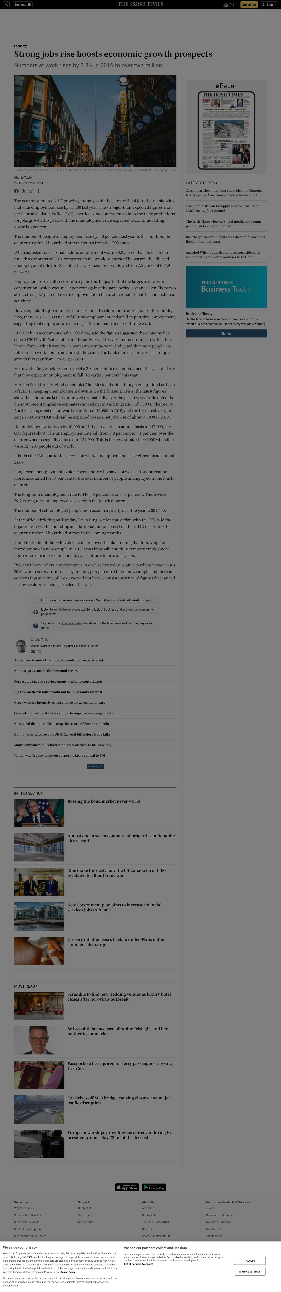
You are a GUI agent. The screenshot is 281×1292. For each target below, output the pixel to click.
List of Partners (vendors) (138, 1264)
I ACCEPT (250, 1261)
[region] (140, 1266)
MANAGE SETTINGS (249, 1271)
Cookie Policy (67, 1272)
